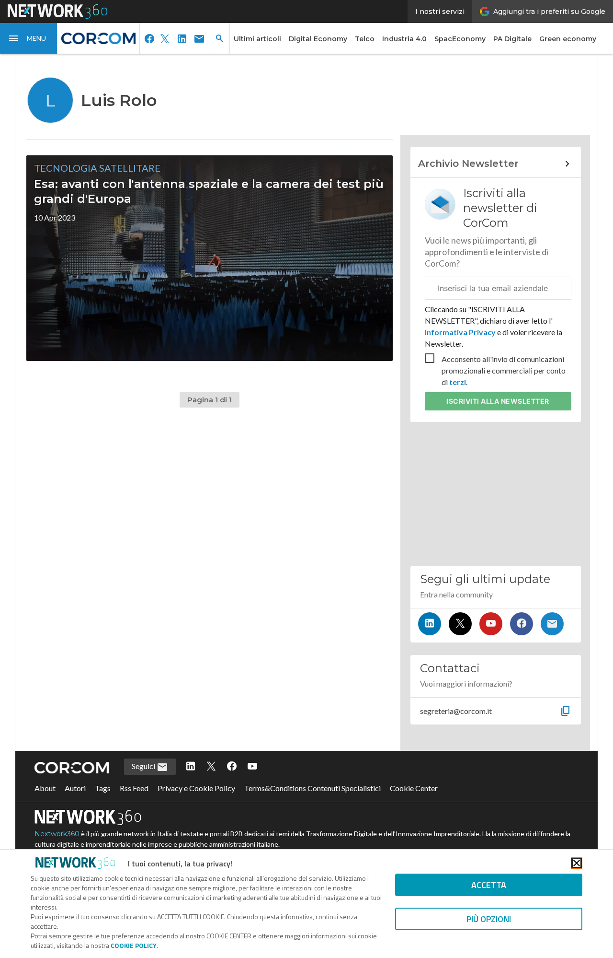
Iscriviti (497, 401)
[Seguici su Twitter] (460, 623)
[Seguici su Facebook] (521, 623)
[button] (28, 38)
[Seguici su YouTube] (490, 623)
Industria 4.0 (404, 39)
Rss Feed (134, 788)
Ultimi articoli (257, 39)
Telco (365, 39)
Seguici (144, 766)
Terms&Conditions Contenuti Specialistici (312, 788)
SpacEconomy (460, 39)
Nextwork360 (56, 833)
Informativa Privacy (461, 332)
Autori (75, 788)
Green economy (567, 39)
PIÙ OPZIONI (488, 918)
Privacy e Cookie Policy (196, 788)
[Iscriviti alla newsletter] (552, 623)
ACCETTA (488, 884)
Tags (103, 788)
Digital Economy (318, 39)
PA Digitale (512, 39)
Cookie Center (414, 788)
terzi (457, 381)
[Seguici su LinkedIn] (429, 623)
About (45, 788)
